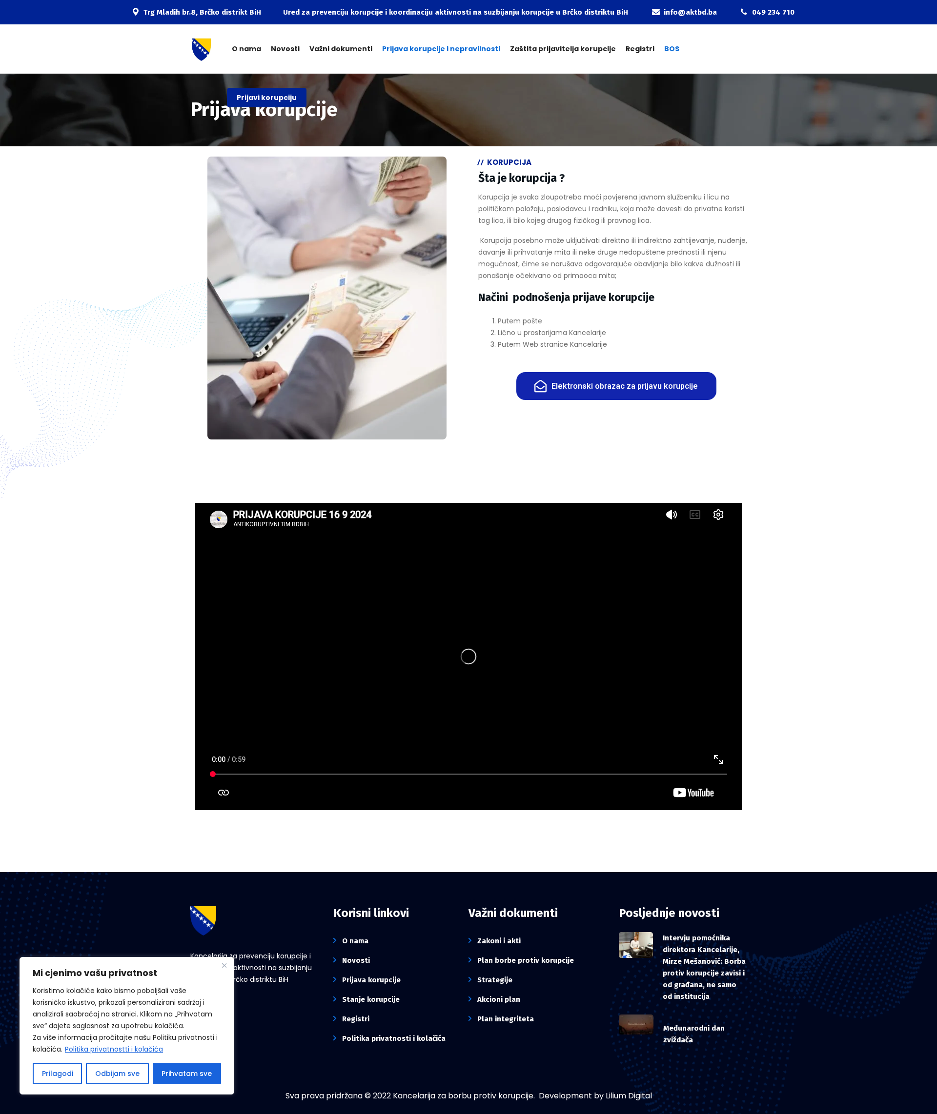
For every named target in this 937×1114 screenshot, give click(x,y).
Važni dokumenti (340, 49)
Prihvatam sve (187, 1073)
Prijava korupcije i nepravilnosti (441, 49)
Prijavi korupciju (267, 97)
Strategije (494, 979)
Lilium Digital (629, 1095)
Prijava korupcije (371, 979)
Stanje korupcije (371, 999)
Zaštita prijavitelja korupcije (563, 49)
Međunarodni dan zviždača (694, 1034)
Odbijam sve (117, 1073)
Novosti (285, 49)
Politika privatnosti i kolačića (394, 1038)
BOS (671, 49)
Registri (640, 49)
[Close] (224, 965)
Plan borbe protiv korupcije (525, 960)
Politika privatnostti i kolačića (114, 1049)
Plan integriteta (505, 1019)
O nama (246, 49)
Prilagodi (57, 1073)
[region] (127, 1025)
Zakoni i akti (499, 940)
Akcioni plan (498, 999)
